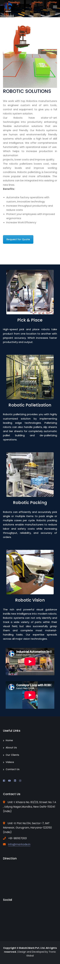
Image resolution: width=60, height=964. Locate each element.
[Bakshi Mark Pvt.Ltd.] (8, 6)
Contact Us (13, 769)
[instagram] (20, 780)
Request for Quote (18, 239)
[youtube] (9, 780)
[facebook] (4, 780)
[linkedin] (15, 780)
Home (9, 740)
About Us (11, 747)
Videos (10, 762)
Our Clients (12, 755)
